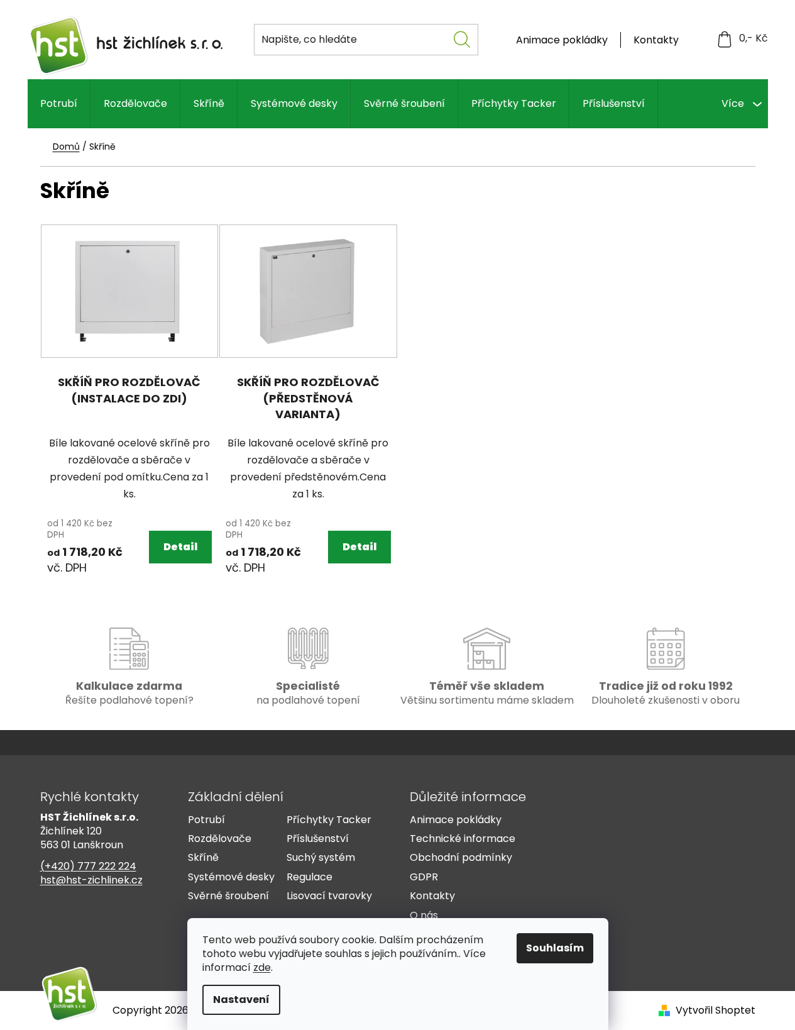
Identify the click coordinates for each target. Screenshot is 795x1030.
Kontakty (656, 40)
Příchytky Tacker (329, 820)
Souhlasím (555, 948)
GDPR (424, 877)
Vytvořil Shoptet (715, 1010)
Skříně (203, 858)
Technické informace (462, 839)
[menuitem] (59, 103)
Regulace (309, 877)
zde (262, 967)
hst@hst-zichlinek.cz (91, 880)
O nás (424, 915)
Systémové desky (231, 877)
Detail (180, 547)
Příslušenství (318, 839)
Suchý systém (321, 858)
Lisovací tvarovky (329, 896)
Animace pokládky (562, 40)
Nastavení (241, 999)
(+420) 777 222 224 (88, 866)
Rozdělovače (219, 839)
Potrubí (206, 820)
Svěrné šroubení (228, 896)
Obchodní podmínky (461, 858)
